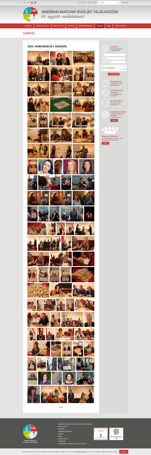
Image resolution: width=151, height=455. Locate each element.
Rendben (124, 452)
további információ (81, 452)
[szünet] (35, 2)
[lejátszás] (31, 2)
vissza (61, 407)
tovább (105, 143)
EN (126, 2)
